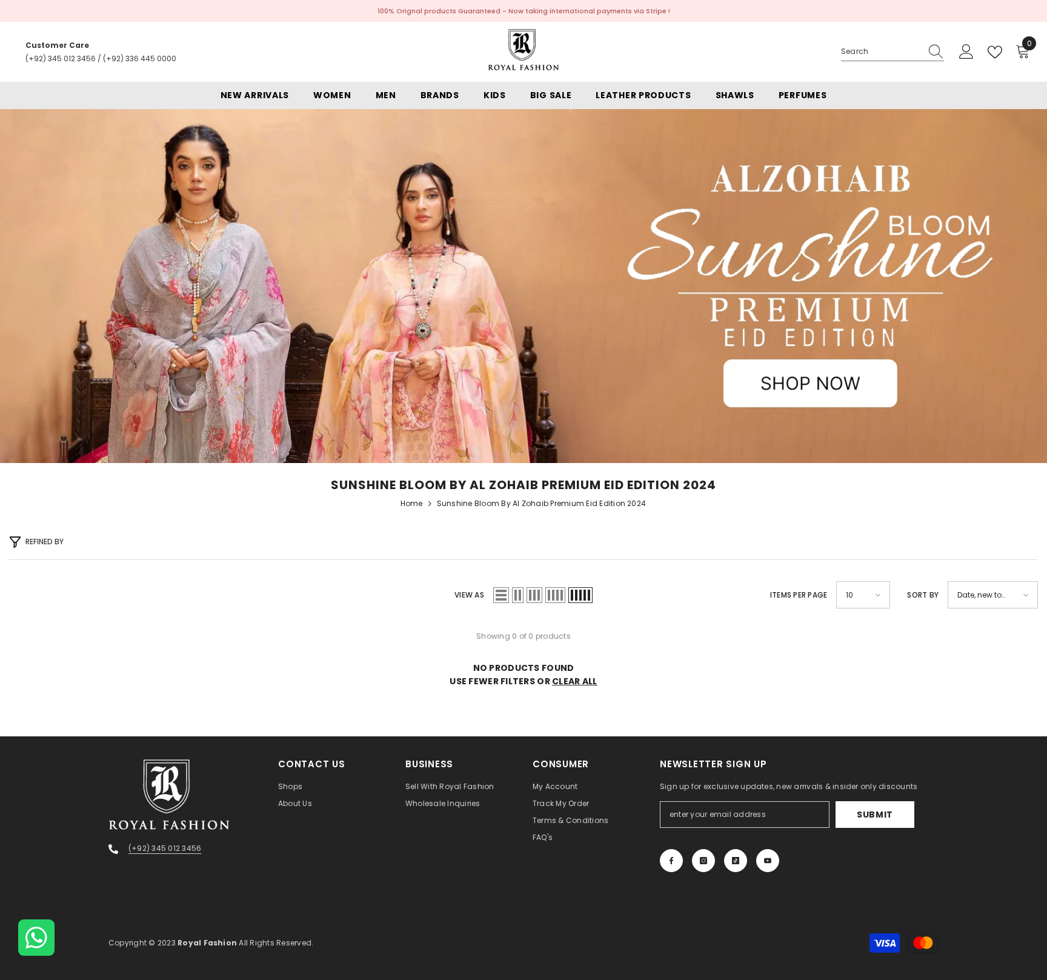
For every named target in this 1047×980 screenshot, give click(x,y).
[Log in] (966, 52)
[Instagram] (703, 860)
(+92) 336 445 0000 (139, 58)
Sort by (923, 595)
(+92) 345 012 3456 (60, 58)
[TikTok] (735, 860)
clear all (574, 681)
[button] (501, 595)
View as (469, 595)
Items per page (798, 595)
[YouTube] (767, 860)
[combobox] (881, 51)
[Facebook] (671, 860)
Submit (875, 814)
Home (412, 503)
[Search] (892, 51)
